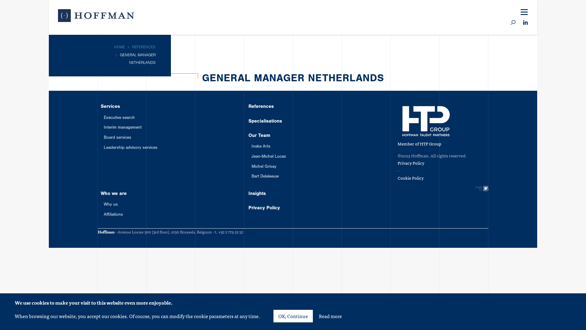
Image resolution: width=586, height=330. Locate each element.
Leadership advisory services (130, 148)
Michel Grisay (264, 167)
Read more (330, 316)
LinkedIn (525, 22)
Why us (111, 205)
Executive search (119, 118)
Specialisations (265, 121)
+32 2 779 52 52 (231, 232)
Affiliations (113, 215)
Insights (257, 194)
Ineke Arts (260, 147)
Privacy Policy (264, 208)
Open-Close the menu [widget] (524, 12)
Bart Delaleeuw (265, 177)
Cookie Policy (411, 177)
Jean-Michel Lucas (268, 157)
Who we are (114, 194)
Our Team (259, 136)
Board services (117, 138)
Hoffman (96, 16)
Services (110, 107)
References (261, 107)
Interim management (123, 128)
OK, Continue (293, 316)
